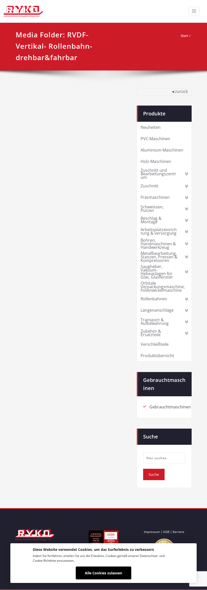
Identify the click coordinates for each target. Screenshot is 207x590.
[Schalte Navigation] (194, 11)
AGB (166, 532)
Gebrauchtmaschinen (170, 407)
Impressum (152, 532)
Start (184, 35)
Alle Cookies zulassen (103, 573)
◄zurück (179, 91)
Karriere (178, 532)
